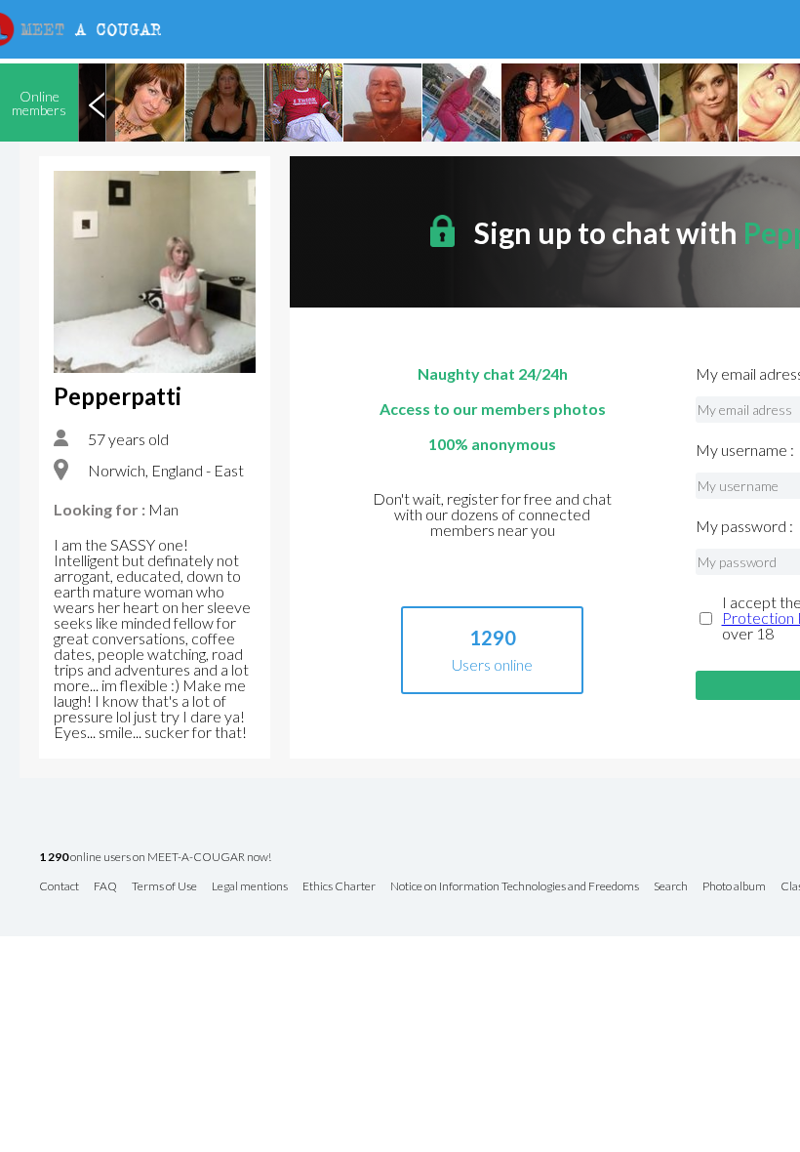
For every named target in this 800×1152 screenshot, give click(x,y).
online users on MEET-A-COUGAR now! (155, 857)
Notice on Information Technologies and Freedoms (514, 887)
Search (671, 887)
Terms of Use (164, 887)
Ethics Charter (339, 887)
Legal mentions (250, 887)
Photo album (734, 887)
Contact (59, 887)
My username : (745, 450)
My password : (744, 526)
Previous (96, 102)
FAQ (105, 887)
